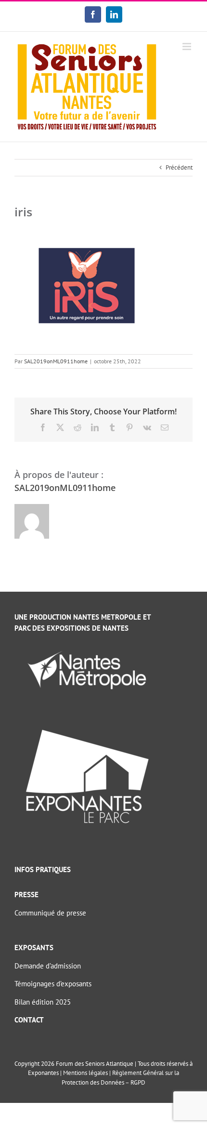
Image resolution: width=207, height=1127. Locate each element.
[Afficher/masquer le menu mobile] (187, 46)
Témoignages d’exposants (52, 983)
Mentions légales (85, 1073)
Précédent (179, 167)
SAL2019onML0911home (56, 361)
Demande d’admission (47, 965)
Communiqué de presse (50, 912)
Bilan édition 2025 (42, 1002)
